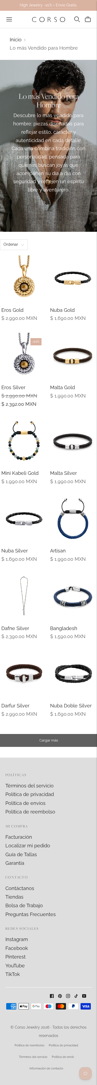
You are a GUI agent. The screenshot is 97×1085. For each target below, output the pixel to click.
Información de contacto (46, 1068)
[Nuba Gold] (73, 278)
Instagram (16, 939)
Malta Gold (62, 387)
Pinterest (15, 957)
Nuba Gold (62, 310)
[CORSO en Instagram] (68, 996)
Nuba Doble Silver (71, 705)
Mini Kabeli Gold (20, 473)
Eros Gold (12, 310)
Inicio (16, 39)
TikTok (12, 974)
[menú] (9, 19)
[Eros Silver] (24, 355)
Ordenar (11, 244)
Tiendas (14, 897)
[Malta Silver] (73, 441)
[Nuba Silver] (24, 518)
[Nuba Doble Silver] (73, 673)
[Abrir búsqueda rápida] (77, 19)
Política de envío (63, 1057)
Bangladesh (63, 628)
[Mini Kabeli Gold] (24, 441)
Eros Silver (13, 387)
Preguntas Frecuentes (30, 914)
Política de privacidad (29, 794)
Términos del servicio (29, 786)
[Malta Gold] (73, 355)
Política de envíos (25, 803)
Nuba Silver (14, 551)
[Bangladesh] (73, 596)
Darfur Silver (15, 705)
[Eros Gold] (24, 278)
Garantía (14, 863)
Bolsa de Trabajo (24, 905)
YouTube (15, 965)
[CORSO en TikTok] (76, 996)
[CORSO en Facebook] (52, 996)
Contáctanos (19, 888)
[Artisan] (73, 518)
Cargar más (48, 740)
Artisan (58, 551)
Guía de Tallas (21, 854)
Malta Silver (63, 473)
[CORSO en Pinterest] (60, 996)
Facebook (16, 948)
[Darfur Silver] (24, 673)
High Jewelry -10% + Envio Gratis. (48, 5)
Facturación (18, 837)
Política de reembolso (30, 812)
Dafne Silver (15, 628)
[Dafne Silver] (24, 596)
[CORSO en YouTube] (84, 996)
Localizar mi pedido (27, 845)
